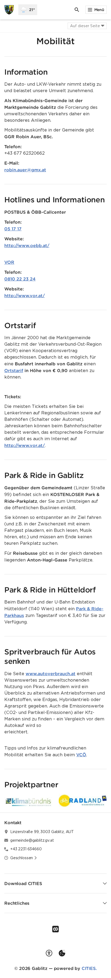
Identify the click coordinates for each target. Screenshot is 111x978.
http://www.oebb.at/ (26, 245)
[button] (83, 800)
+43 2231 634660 (26, 849)
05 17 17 (13, 228)
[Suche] (76, 9)
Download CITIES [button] (23, 883)
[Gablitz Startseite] (9, 10)
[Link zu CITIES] (55, 929)
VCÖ (81, 754)
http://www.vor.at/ (24, 295)
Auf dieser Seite (85, 26)
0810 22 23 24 (20, 279)
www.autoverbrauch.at (50, 673)
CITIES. (89, 968)
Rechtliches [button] (16, 903)
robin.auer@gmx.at (25, 169)
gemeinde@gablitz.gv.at (32, 840)
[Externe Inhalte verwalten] (62, 953)
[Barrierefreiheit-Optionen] (49, 953)
